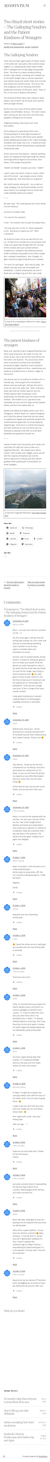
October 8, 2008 (19, 1084)
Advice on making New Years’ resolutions (19, 1424)
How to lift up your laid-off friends (16, 1412)
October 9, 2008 (19, 1142)
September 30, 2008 (21, 720)
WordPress (43, 1456)
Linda (15, 939)
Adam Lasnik (17, 44)
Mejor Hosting (18, 861)
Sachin (15, 909)
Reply (15, 713)
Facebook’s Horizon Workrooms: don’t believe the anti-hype (19, 1437)
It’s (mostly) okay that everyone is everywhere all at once (20, 1400)
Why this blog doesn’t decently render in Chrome (14, 585)
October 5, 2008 (19, 995)
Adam (15, 723)
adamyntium (16, 5)
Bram (15, 1051)
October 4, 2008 (19, 935)
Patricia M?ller (18, 625)
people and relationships (14, 47)
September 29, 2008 (20, 621)
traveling (34, 47)
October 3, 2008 (19, 905)
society (27, 47)
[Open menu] (44, 5)
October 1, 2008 (19, 857)
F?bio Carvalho (18, 811)
